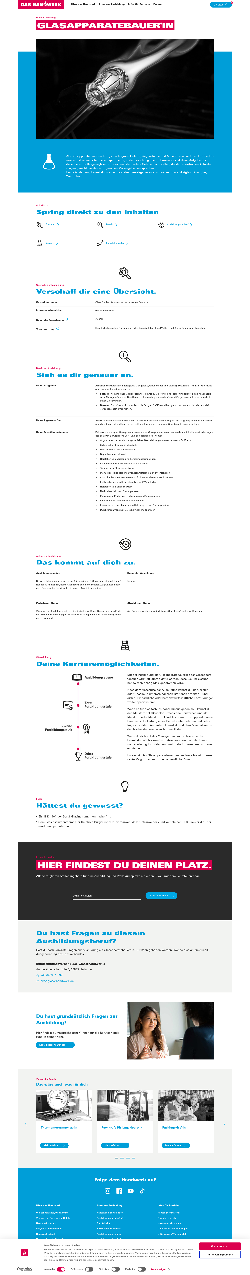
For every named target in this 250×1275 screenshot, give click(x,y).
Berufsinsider (104, 1223)
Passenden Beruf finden (110, 1213)
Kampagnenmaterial (169, 1213)
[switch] (89, 1269)
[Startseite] (41, 4)
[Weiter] (223, 1124)
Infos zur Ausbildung (112, 4)
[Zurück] (26, 1124)
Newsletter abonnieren (170, 1223)
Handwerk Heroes (46, 1223)
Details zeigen (158, 1269)
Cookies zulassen (220, 1246)
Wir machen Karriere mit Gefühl (53, 1218)
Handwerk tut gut (45, 1234)
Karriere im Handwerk (109, 1229)
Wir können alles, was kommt (52, 1213)
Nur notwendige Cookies (220, 1254)
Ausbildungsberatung (109, 1234)
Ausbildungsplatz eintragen (173, 1229)
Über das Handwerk (83, 4)
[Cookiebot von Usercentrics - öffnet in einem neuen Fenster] (24, 1269)
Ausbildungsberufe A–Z (110, 1218)
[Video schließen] (242, 7)
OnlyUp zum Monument (49, 1229)
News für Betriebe (167, 1218)
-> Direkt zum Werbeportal (172, 1234)
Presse (157, 4)
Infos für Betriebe (139, 4)
